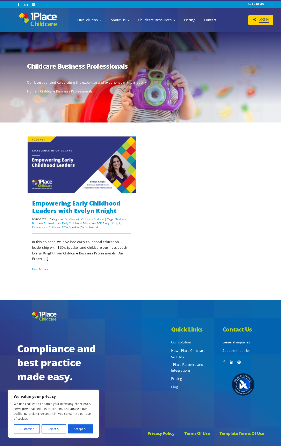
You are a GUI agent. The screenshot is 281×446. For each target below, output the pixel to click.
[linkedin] (26, 4)
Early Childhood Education (79, 223)
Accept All (80, 429)
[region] (53, 414)
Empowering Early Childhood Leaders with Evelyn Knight (76, 207)
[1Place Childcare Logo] (37, 12)
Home (32, 91)
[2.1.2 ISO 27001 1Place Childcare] (243, 365)
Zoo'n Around (89, 227)
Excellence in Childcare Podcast (84, 219)
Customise (27, 429)
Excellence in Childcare (46, 227)
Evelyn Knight (111, 223)
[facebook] (18, 4)
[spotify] (33, 4)
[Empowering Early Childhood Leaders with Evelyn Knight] (82, 164)
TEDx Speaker (70, 227)
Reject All (54, 429)
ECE (99, 223)
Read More (39, 269)
